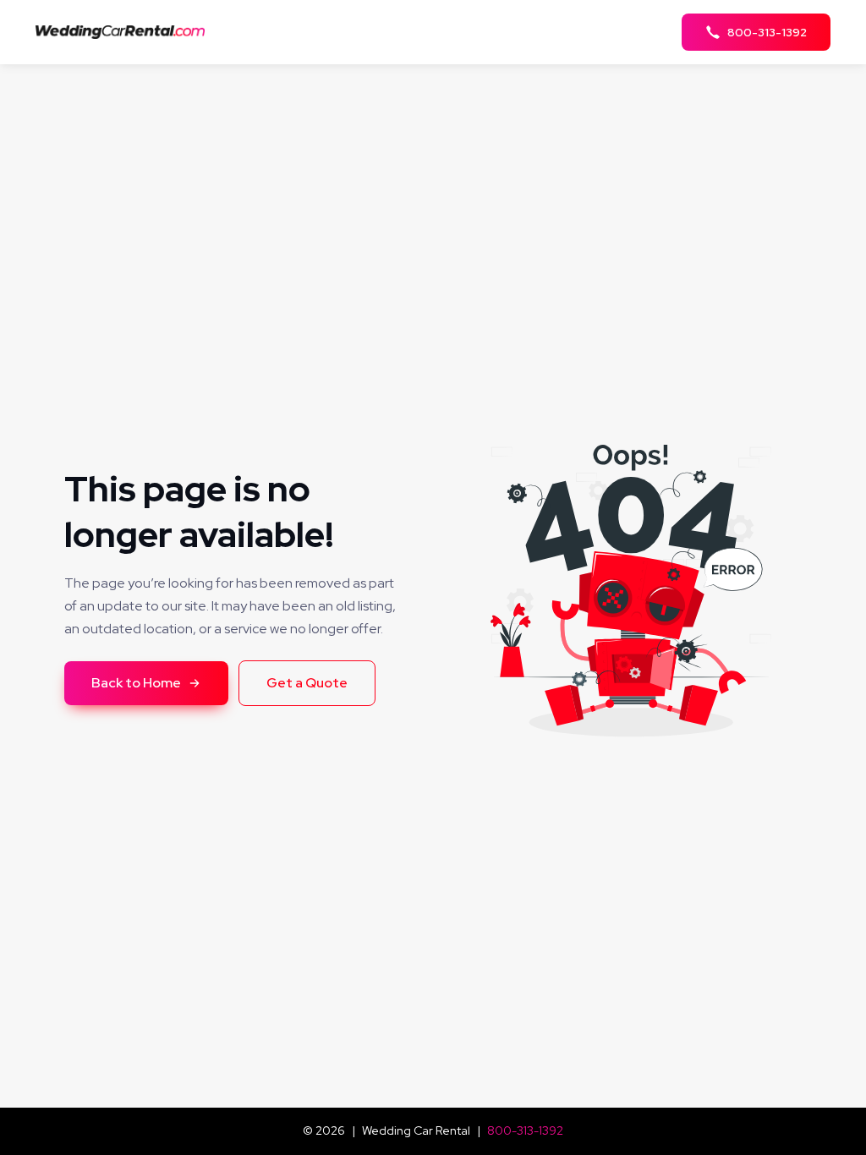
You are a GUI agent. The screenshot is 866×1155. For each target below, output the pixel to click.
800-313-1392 (525, 1130)
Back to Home (136, 683)
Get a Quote (307, 683)
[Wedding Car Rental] (125, 31)
